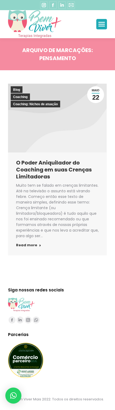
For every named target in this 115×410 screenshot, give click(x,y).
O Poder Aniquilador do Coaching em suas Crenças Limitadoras (54, 169)
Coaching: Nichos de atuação (35, 104)
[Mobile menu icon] (101, 24)
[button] (13, 396)
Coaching (20, 97)
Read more (26, 245)
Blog (16, 90)
